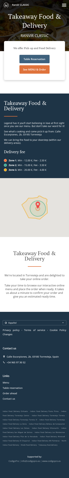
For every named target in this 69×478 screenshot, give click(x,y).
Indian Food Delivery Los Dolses (16, 428)
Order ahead (10, 393)
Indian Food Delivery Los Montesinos (50, 432)
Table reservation (13, 388)
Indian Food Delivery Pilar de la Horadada (20, 436)
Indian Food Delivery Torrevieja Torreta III (20, 419)
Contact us (9, 398)
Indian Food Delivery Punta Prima (44, 411)
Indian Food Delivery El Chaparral (16, 440)
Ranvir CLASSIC (20, 4)
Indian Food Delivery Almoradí (52, 436)
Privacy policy (11, 330)
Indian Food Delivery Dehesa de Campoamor (47, 424)
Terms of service (34, 330)
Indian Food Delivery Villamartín (45, 428)
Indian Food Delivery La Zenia (15, 424)
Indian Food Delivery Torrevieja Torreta (48, 415)
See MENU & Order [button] (34, 69)
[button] (64, 5)
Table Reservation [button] (34, 59)
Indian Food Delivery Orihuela (15, 411)
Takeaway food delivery (48, 445)
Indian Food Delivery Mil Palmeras (46, 440)
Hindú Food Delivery (29, 445)
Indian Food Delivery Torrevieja (52, 419)
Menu (6, 382)
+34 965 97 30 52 (16, 362)
